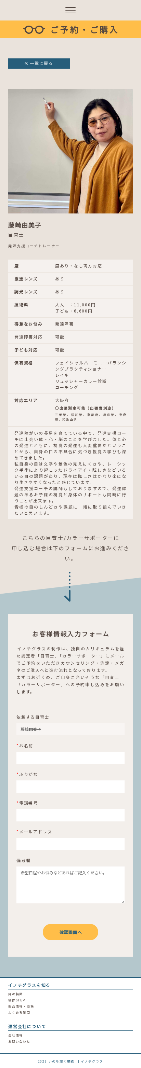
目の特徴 (15, 994)
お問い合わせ (19, 1041)
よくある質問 (19, 1012)
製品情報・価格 (21, 1006)
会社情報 (15, 1035)
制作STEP (16, 1000)
